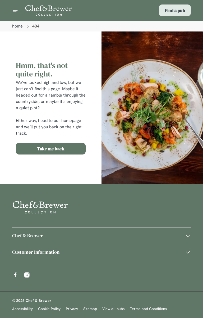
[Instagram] (27, 275)
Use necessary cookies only (100, 214)
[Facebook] (15, 275)
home (17, 26)
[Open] (15, 10)
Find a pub (175, 10)
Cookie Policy (49, 308)
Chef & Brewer (27, 235)
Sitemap (90, 308)
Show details (175, 197)
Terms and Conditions (148, 308)
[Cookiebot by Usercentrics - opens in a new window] (174, 100)
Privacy (72, 308)
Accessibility (22, 308)
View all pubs (113, 308)
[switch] (76, 177)
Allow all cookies (165, 214)
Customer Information (35, 252)
